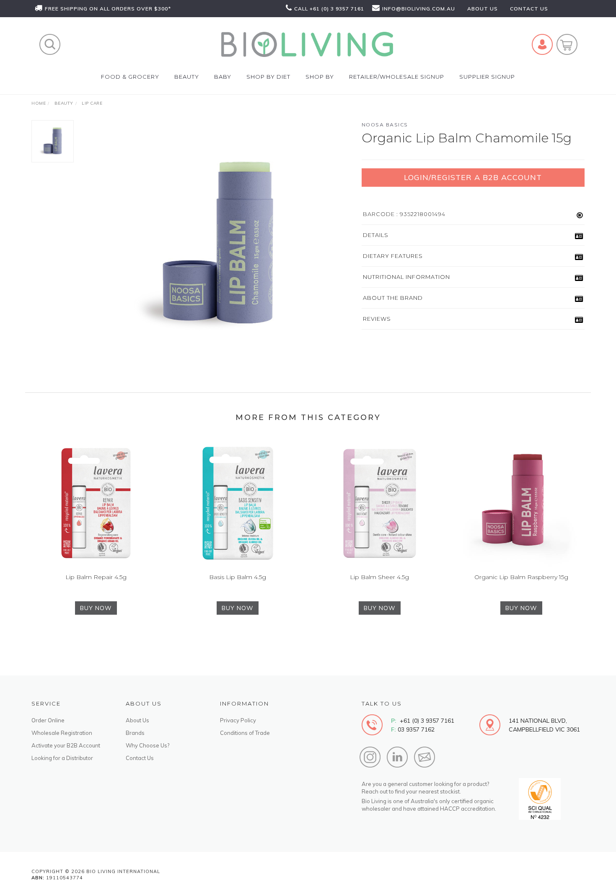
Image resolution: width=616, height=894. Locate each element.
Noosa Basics (385, 124)
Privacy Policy (238, 720)
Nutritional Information (406, 276)
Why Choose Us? (147, 745)
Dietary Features (393, 255)
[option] (217, 245)
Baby (222, 76)
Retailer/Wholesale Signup (396, 76)
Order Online (48, 720)
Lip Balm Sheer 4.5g (379, 577)
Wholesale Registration (61, 732)
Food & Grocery (130, 76)
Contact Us (140, 758)
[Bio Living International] (307, 44)
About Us (137, 720)
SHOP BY (319, 76)
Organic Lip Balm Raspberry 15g (521, 577)
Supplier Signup (487, 76)
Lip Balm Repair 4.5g (96, 577)
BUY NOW (96, 608)
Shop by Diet (268, 76)
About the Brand (393, 297)
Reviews (377, 318)
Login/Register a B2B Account (473, 177)
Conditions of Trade (245, 732)
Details (375, 235)
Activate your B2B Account (65, 745)
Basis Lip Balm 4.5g (237, 577)
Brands (135, 732)
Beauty (186, 76)
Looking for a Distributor (62, 758)
